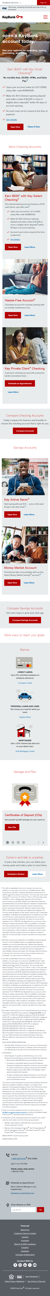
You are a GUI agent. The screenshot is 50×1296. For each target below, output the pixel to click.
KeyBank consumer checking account (14, 1112)
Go (40, 1210)
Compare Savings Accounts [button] (25, 620)
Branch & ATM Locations (25, 1244)
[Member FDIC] (19, 1276)
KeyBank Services (10, 2)
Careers (25, 1237)
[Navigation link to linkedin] (25, 1265)
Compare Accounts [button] (25, 431)
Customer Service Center (25, 1233)
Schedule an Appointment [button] (20, 383)
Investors (25, 1240)
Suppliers (25, 1251)
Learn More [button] (30, 247)
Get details (11, 119)
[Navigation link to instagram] (20, 1265)
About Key (25, 1230)
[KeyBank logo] (12, 17)
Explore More (25, 717)
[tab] (7, 842)
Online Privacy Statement (14, 1281)
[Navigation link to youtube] (35, 1265)
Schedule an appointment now (22, 1193)
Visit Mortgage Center (25, 751)
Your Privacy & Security (36, 1281)
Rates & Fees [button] (34, 126)
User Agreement (31, 1276)
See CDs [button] (12, 827)
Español (25, 1247)
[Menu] (45, 17)
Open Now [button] (15, 127)
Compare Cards (25, 683)
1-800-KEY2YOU (18, 1158)
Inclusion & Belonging (25, 1254)
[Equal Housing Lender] (11, 1276)
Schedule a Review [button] (16, 874)
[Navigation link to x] (30, 1265)
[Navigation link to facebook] (15, 1265)
